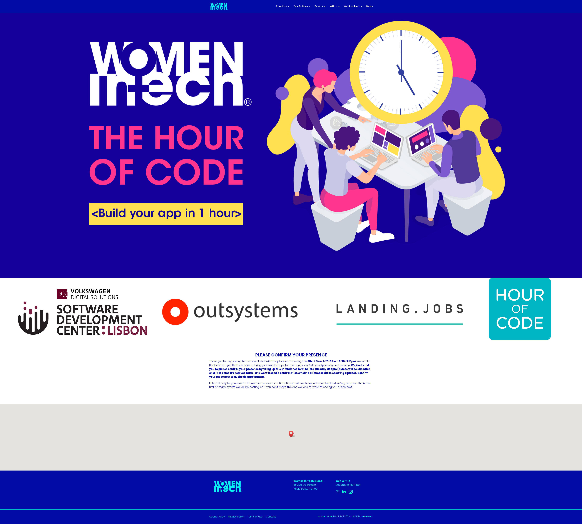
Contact (271, 517)
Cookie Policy (217, 517)
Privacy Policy (236, 517)
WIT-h (333, 6)
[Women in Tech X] (339, 493)
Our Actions (301, 6)
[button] (292, 434)
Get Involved (351, 6)
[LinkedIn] (345, 493)
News (369, 6)
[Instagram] (350, 493)
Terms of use (255, 517)
